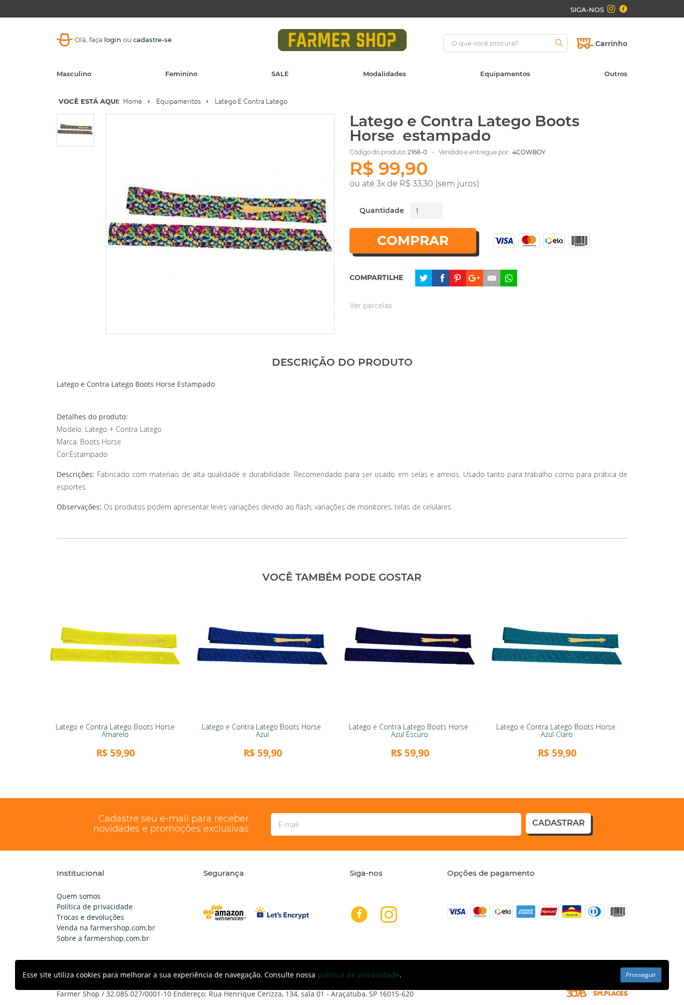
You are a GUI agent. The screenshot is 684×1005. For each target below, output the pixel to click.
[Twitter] (423, 277)
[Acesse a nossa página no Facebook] (622, 9)
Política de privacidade (95, 906)
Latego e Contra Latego (251, 101)
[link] (115, 655)
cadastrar (558, 823)
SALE (280, 74)
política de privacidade (358, 974)
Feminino (181, 74)
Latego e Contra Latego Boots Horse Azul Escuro (409, 730)
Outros (615, 74)
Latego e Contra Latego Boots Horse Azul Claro (556, 730)
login (113, 40)
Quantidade (382, 210)
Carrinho (611, 43)
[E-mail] (491, 277)
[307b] (576, 993)
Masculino (74, 74)
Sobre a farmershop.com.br (103, 938)
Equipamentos (505, 74)
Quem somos (79, 896)
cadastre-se (152, 40)
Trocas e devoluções (90, 917)
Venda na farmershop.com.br (106, 927)
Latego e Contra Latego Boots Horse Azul (262, 730)
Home (132, 101)
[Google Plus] (474, 277)
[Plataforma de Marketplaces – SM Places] (610, 993)
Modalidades (384, 74)
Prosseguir (641, 974)
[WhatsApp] (508, 277)
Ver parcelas (371, 305)
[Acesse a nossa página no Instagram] (611, 9)
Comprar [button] (413, 240)
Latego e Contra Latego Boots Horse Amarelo (115, 730)
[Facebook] (440, 277)
